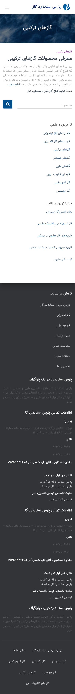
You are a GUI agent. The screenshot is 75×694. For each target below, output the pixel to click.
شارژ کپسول (62, 335)
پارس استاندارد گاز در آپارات (56, 482)
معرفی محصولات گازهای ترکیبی (40, 58)
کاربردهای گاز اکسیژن (57, 141)
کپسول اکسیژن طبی (60, 499)
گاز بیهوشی (63, 190)
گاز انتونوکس (62, 182)
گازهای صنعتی (61, 157)
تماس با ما (63, 366)
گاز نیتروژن (63, 325)
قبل (29, 91)
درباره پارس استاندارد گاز (55, 305)
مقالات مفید (62, 356)
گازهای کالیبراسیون (58, 174)
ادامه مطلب (13, 84)
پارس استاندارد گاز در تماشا (56, 486)
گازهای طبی (63, 166)
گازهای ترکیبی (64, 51)
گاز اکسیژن (63, 315)
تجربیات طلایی (61, 345)
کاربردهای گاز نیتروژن (57, 133)
